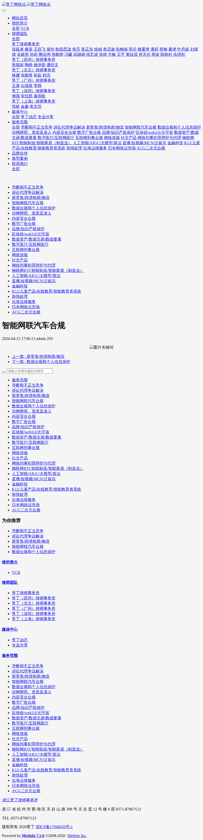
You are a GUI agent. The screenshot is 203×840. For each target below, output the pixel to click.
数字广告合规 (24, 224)
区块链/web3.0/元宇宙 (30, 234)
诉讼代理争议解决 (28, 192)
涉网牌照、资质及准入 (31, 213)
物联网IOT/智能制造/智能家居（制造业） (48, 270)
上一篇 (38, 356)
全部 (16, 28)
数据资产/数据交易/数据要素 (36, 239)
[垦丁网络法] (101, 4)
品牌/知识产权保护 (28, 229)
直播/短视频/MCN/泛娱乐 (34, 281)
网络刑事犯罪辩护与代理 (33, 265)
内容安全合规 (24, 218)
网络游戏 (20, 255)
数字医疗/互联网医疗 (30, 244)
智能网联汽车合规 (28, 203)
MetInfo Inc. (77, 836)
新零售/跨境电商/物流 (31, 198)
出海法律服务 (24, 302)
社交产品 (20, 260)
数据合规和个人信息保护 (33, 208)
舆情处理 (20, 296)
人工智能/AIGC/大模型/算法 (36, 276)
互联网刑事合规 (26, 250)
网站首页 (20, 18)
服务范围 (20, 380)
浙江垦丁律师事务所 (20, 800)
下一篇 (41, 362)
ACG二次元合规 (26, 312)
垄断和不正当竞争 (28, 187)
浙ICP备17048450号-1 (54, 827)
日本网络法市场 (26, 307)
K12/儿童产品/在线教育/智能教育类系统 (46, 291)
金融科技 (20, 286)
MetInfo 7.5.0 (33, 836)
